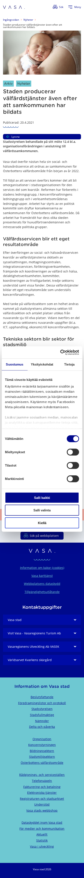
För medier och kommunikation (41, 829)
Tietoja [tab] (69, 364)
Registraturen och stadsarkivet (42, 799)
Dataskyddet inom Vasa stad (42, 822)
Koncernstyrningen (42, 745)
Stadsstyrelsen (42, 709)
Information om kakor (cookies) (42, 568)
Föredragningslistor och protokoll (42, 703)
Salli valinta (42, 510)
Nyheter (28, 19)
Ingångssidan (11, 19)
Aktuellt (41, 834)
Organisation (42, 739)
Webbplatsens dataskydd (42, 584)
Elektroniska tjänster (42, 793)
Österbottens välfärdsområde (42, 763)
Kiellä (42, 523)
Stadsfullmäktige (42, 715)
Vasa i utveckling (42, 846)
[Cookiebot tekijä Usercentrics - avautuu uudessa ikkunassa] (60, 352)
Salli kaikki (42, 497)
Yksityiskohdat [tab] (42, 364)
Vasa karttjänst (42, 576)
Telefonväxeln (42, 781)
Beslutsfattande (42, 697)
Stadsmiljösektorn (42, 757)
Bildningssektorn (42, 751)
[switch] (73, 451)
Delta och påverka (42, 727)
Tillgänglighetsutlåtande (42, 592)
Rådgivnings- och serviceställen (42, 775)
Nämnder (42, 721)
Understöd (42, 804)
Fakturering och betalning (42, 787)
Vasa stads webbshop (42, 810)
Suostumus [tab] (14, 364)
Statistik (42, 840)
